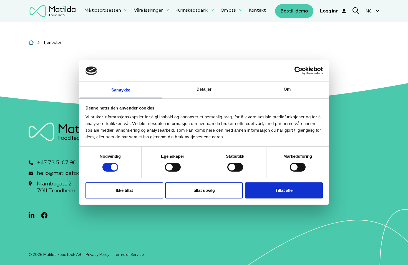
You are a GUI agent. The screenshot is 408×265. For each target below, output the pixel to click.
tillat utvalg (204, 190)
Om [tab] (287, 89)
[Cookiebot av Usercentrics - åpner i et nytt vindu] (298, 71)
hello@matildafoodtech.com (72, 173)
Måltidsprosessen (103, 10)
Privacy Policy (97, 254)
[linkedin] (31, 215)
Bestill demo (294, 11)
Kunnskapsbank (192, 10)
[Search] (355, 11)
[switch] (173, 167)
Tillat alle (284, 190)
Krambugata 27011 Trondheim (56, 187)
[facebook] (44, 215)
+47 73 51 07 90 (57, 162)
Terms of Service (129, 254)
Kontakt (257, 10)
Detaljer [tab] (204, 89)
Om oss (229, 10)
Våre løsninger (148, 10)
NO (369, 11)
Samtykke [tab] (120, 90)
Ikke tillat (124, 190)
